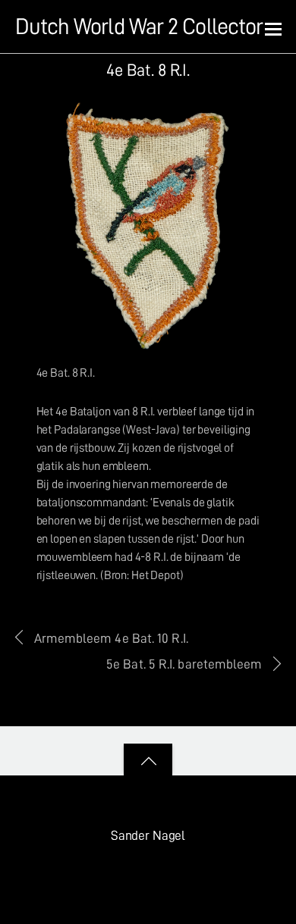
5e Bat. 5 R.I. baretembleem (184, 664)
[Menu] (273, 28)
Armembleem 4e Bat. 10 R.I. (111, 638)
